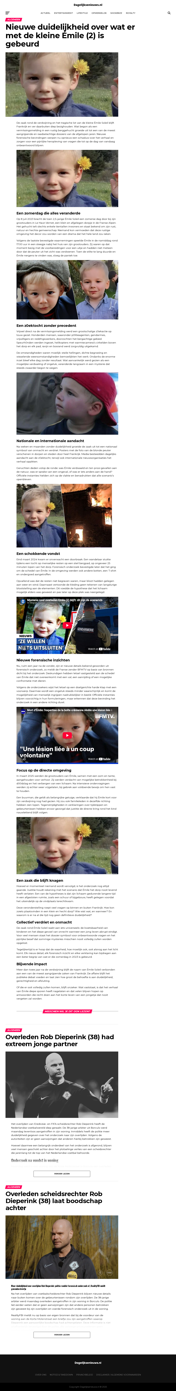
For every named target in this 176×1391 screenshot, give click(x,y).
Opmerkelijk (99, 13)
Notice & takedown (61, 1375)
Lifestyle (82, 13)
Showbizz (116, 13)
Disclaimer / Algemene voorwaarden (118, 1375)
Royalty (130, 13)
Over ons (40, 1375)
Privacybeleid (84, 1375)
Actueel (45, 13)
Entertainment (63, 13)
